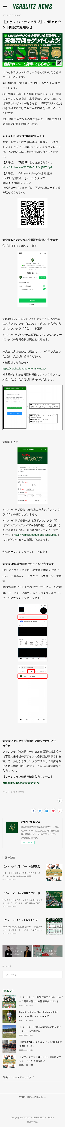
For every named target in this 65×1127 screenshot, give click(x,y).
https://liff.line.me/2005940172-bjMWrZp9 (27, 167)
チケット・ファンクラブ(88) (13, 792)
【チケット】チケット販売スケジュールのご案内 (28, 920)
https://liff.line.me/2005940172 (21, 783)
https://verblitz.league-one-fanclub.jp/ (24, 368)
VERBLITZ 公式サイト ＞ (32, 1097)
